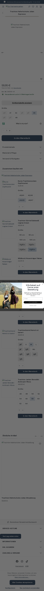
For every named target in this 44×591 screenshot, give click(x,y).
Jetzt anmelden (33, 302)
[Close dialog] (42, 284)
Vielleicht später (32, 305)
